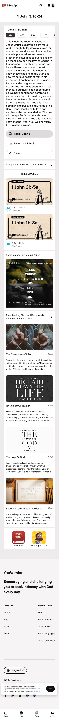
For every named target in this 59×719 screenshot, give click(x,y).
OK (50, 688)
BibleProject (17, 210)
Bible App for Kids (39, 545)
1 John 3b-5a (21, 207)
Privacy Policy (34, 691)
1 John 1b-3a (20, 243)
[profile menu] (51, 5)
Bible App (18, 545)
